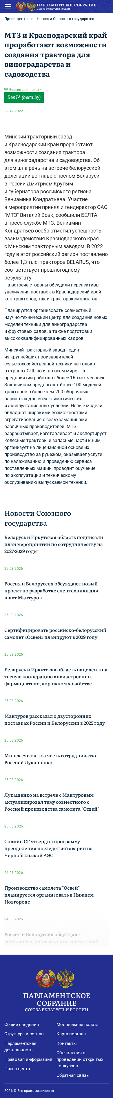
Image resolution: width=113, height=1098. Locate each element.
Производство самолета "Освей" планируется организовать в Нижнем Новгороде (49, 894)
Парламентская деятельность (20, 1047)
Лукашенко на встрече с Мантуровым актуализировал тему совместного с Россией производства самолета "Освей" (51, 801)
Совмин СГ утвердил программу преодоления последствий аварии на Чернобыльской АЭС (48, 848)
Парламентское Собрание (56, 1001)
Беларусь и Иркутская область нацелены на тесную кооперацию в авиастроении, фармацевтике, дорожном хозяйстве (55, 676)
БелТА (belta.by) (24, 97)
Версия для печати (25, 90)
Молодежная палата (78, 1024)
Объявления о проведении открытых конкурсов (80, 1059)
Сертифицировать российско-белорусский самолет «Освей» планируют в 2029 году (55, 633)
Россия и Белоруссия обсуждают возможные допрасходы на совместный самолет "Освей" (51, 941)
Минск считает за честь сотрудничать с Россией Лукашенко (50, 759)
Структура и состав (24, 1033)
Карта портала (71, 1033)
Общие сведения (21, 1024)
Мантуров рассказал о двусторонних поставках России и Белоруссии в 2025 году (54, 719)
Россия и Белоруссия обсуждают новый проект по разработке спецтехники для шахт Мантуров (51, 590)
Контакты (67, 1043)
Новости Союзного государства (65, 19)
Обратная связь (73, 1075)
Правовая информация (28, 1059)
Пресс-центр (16, 19)
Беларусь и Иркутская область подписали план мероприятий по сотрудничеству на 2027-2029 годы (53, 543)
